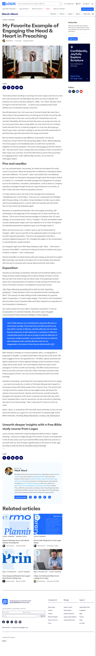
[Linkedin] (77, 91)
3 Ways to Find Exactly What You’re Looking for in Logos (46, 577)
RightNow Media (39, 477)
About (78, 14)
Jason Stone (10, 546)
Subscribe (86, 14)
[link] (92, 14)
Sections (53, 14)
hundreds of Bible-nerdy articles (40, 479)
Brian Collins (10, 581)
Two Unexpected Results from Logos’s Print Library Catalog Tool (16, 577)
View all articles (20, 497)
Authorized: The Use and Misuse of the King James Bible (32, 486)
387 (52, 344)
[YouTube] (81, 91)
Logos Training (8, 20)
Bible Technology (9, 572)
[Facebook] (69, 91)
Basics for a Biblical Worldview (30, 483)
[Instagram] (73, 91)
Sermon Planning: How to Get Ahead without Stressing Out (15, 541)
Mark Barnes (41, 581)
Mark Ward (9, 41)
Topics (70, 14)
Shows (62, 14)
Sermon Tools (21, 536)
